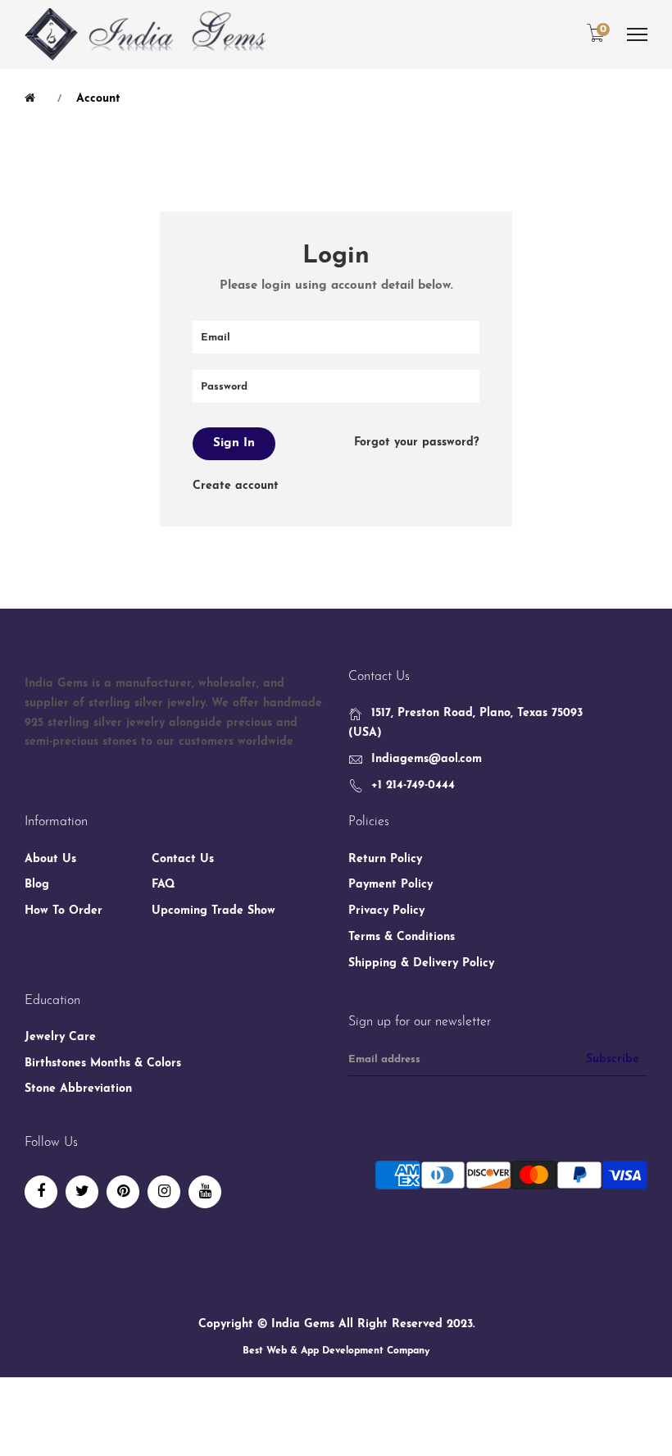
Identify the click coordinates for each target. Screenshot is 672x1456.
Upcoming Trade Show (213, 911)
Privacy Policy (386, 911)
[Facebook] (41, 1191)
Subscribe (612, 1059)
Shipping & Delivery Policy (421, 963)
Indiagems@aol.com (426, 759)
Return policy (385, 859)
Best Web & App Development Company (336, 1351)
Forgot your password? (416, 442)
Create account (236, 486)
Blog (37, 885)
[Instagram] (164, 1191)
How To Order (63, 911)
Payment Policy (390, 885)
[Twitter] (82, 1191)
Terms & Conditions (401, 937)
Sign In (234, 443)
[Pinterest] (123, 1191)
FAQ (163, 885)
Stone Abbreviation (78, 1089)
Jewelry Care (60, 1037)
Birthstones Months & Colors (103, 1063)
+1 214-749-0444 (413, 785)
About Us (50, 859)
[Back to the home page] (33, 98)
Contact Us (183, 859)
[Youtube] (204, 1191)
